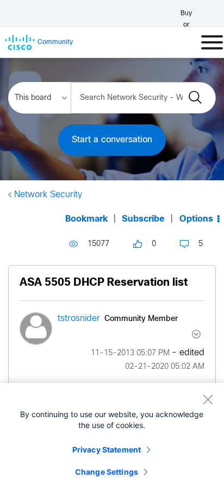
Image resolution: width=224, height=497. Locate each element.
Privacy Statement (106, 449)
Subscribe (143, 219)
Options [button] (196, 219)
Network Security (48, 195)
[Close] (207, 399)
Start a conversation (112, 140)
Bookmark (86, 219)
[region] (112, 440)
